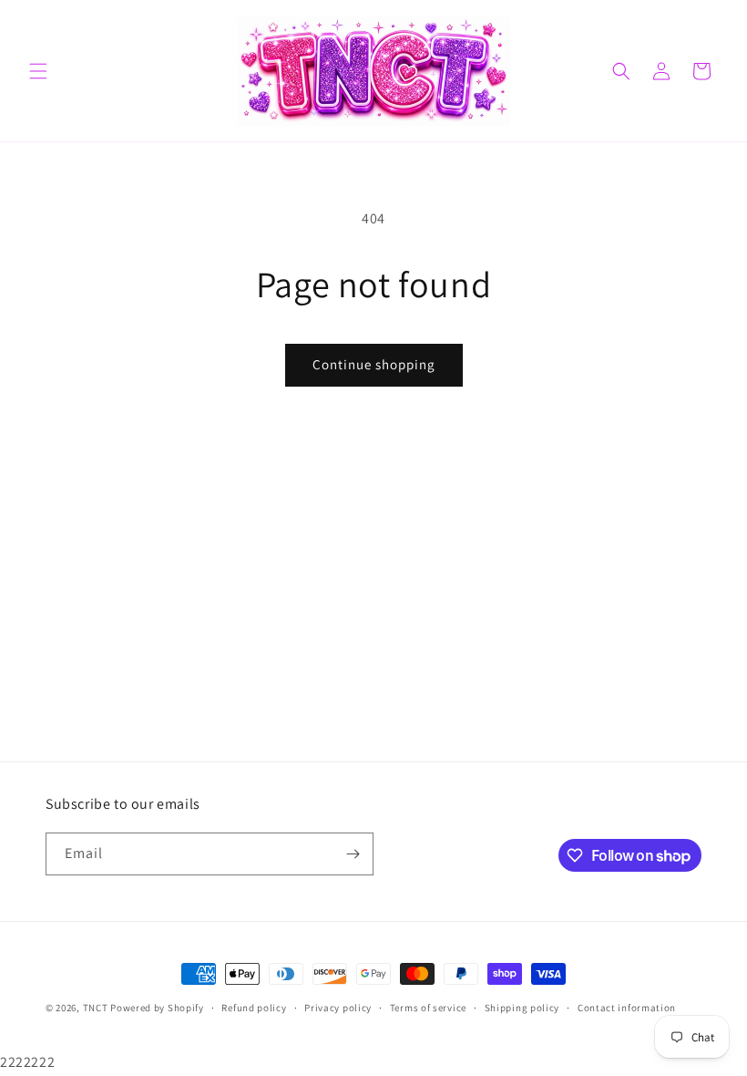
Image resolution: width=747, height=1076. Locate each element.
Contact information (627, 1007)
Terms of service (428, 1007)
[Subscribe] (353, 854)
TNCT (95, 1007)
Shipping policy (522, 1007)
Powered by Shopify (157, 1007)
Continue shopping (373, 364)
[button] (38, 71)
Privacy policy (338, 1007)
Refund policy (253, 1007)
